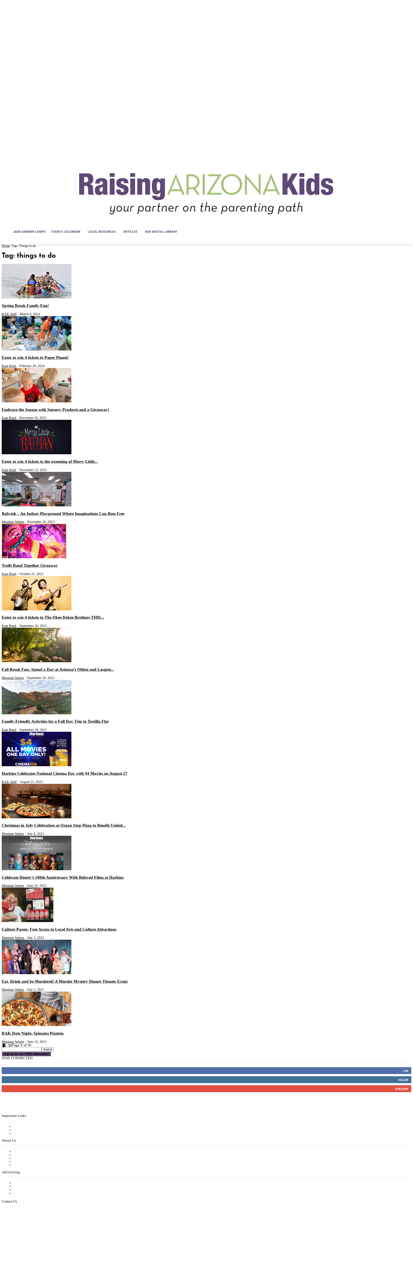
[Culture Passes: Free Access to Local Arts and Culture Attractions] (27, 921)
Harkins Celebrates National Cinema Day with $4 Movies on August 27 (64, 773)
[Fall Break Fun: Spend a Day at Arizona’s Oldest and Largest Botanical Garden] (36, 661)
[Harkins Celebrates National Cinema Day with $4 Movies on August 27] (36, 765)
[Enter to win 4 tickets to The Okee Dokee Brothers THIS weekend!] (36, 609)
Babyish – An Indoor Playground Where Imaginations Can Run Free (63, 513)
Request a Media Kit (29, 1186)
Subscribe (401, 1088)
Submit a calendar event (32, 1165)
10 (10, 1045)
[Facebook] (5, 1255)
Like (405, 1070)
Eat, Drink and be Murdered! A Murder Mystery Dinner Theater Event (65, 981)
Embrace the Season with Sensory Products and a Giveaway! (55, 409)
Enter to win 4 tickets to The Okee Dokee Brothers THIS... (53, 617)
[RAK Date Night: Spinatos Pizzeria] (36, 1025)
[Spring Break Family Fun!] (36, 297)
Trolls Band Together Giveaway (30, 565)
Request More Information (34, 1193)
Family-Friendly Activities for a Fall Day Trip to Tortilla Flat (55, 721)
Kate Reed (9, 366)
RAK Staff (9, 314)
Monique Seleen (13, 522)
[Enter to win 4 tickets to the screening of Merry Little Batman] (36, 453)
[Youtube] (50, 1255)
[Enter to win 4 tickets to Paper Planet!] (36, 349)
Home (6, 246)
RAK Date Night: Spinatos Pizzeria (33, 1033)
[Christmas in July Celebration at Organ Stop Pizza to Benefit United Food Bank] (36, 817)
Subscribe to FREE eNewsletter (37, 1126)
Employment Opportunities (34, 1158)
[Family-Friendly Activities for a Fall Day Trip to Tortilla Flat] (36, 713)
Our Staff (20, 1151)
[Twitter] (41, 1255)
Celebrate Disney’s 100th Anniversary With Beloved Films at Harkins (63, 877)
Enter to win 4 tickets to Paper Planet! (35, 357)
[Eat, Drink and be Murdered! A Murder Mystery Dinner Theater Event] (36, 973)
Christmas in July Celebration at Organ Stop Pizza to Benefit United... (64, 825)
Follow (403, 1079)
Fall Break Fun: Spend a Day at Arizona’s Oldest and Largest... (58, 669)
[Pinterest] (32, 1255)
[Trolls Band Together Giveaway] (34, 557)
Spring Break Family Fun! (25, 305)
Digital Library (24, 1130)
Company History (27, 1155)
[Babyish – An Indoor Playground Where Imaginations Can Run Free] (36, 505)
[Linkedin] (23, 1255)
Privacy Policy (23, 1133)
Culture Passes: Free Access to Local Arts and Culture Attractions (59, 929)
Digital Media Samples (30, 1190)
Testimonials (22, 1183)
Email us (17, 1223)
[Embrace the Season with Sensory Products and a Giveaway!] (36, 401)
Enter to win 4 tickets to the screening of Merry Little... (50, 461)
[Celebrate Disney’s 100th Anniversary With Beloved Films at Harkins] (36, 869)
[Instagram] (14, 1255)
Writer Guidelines (26, 1161)
